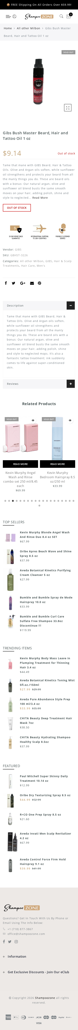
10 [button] (39, 500)
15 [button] (58, 500)
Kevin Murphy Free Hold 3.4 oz (58, 475)
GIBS (18, 249)
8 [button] (31, 500)
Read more (20, 464)
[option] (20, 452)
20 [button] (39, 505)
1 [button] (5, 500)
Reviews (13, 384)
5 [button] (20, 500)
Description (15, 305)
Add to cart (57, 464)
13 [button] (50, 500)
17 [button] (65, 500)
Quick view (33, 420)
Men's (41, 265)
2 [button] (9, 500)
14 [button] (54, 500)
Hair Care (28, 265)
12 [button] (47, 500)
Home (8, 28)
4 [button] (16, 500)
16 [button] (62, 500)
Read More (40, 197)
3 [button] (12, 500)
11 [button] (43, 500)
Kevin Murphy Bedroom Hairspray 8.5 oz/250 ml (20, 477)
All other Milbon (28, 28)
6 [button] (24, 500)
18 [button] (69, 500)
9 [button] (35, 500)
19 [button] (73, 500)
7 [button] (28, 500)
